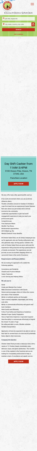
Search (18, 29)
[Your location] (33, 24)
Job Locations (18, 34)
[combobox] (18, 19)
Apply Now (18, 184)
